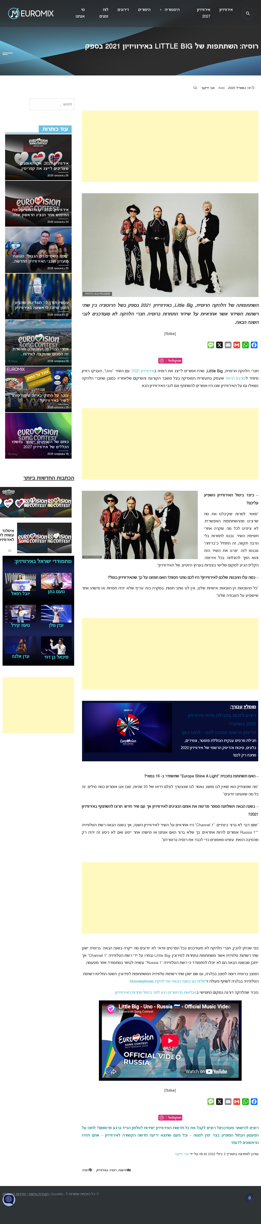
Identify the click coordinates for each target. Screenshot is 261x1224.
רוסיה (85, 1170)
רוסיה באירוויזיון (106, 1170)
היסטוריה (169, 10)
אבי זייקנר (207, 88)
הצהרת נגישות (39, 1194)
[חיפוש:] (52, 105)
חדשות (122, 1170)
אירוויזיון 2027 (203, 13)
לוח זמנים (103, 13)
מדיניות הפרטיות (14, 1194)
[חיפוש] (248, 13)
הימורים (144, 10)
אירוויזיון (226, 10)
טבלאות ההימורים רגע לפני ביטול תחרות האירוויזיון (156, 993)
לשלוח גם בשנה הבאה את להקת (168, 982)
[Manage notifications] (250, 1198)
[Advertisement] (170, 146)
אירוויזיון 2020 (142, 371)
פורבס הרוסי (236, 379)
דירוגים (123, 10)
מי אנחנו (80, 13)
